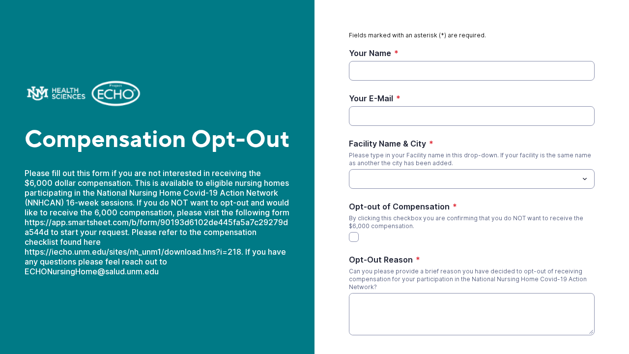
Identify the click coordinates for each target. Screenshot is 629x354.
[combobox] (472, 179)
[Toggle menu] (585, 179)
